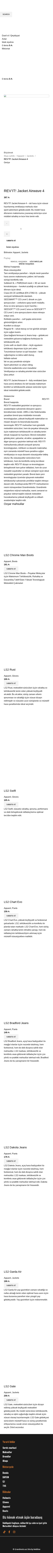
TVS (4, 1485)
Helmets (7, 1497)
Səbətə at (11, 241)
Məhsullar (7, 1452)
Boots (5, 1510)
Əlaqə (5, 1460)
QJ (4, 1481)
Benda (5, 1472)
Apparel (6, 1506)
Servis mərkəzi (9, 1447)
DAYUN (6, 1477)
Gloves (6, 1502)
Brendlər (7, 1456)
